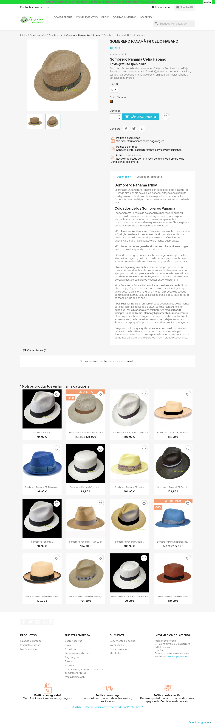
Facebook (23, 622)
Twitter (30, 622)
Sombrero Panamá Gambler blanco (129, 596)
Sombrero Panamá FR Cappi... (173, 487)
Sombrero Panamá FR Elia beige (85, 596)
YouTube (37, 622)
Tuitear (134, 128)
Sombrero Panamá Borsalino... (173, 541)
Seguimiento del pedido (122, 640)
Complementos (87, 17)
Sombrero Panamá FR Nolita (129, 487)
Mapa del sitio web (75, 676)
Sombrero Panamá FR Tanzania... (42, 487)
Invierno (146, 17)
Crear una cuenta (119, 649)
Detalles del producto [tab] (149, 176)
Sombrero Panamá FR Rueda (173, 596)
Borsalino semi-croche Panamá (86, 432)
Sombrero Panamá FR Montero (173, 432)
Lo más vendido (28, 649)
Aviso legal (70, 649)
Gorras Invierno (124, 17)
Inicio (105, 17)
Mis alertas (116, 653)
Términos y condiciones (78, 653)
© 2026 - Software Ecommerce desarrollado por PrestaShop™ (107, 707)
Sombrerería (63, 17)
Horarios (69, 665)
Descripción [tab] (124, 176)
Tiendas (69, 661)
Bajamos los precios (31, 640)
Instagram (51, 622)
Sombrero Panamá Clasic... (129, 541)
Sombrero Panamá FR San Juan (85, 541)
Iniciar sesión (117, 644)
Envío (68, 644)
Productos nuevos (30, 644)
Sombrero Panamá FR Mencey (42, 596)
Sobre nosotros (73, 640)
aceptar (207, 2)
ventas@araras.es (178, 656)
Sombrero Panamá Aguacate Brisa (129, 432)
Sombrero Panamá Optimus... (85, 487)
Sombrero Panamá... (42, 432)
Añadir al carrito (140, 117)
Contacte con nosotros (34, 7)
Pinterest (142, 128)
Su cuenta (117, 635)
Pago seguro (72, 657)
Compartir (126, 128)
